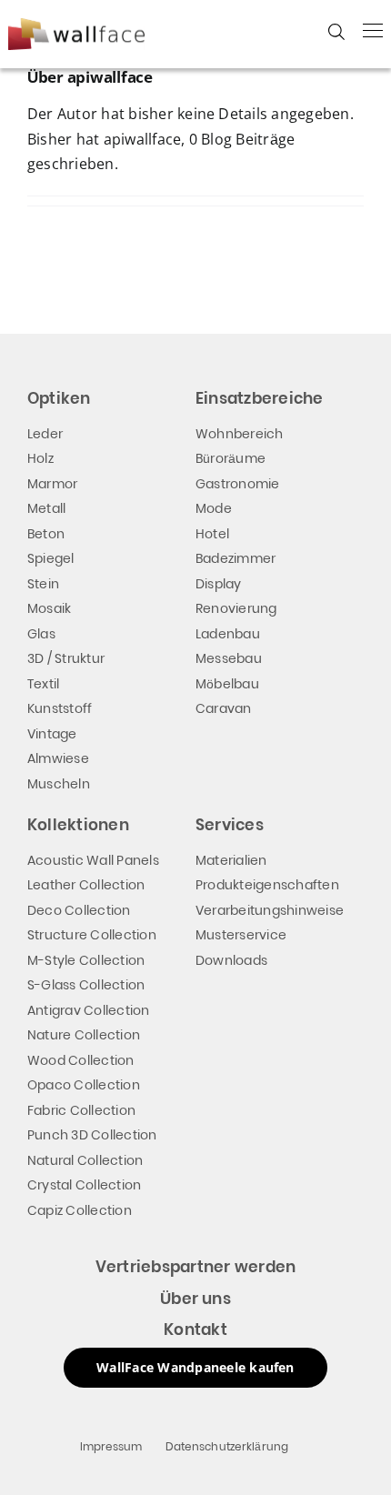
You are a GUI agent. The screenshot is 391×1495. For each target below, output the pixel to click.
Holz (40, 458)
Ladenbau (228, 634)
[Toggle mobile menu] (373, 30)
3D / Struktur (66, 658)
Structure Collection (91, 935)
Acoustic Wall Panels (93, 860)
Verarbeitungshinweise (270, 910)
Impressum (111, 1446)
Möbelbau (227, 684)
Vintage (52, 734)
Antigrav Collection (88, 1010)
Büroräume (231, 458)
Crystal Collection (84, 1185)
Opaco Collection (83, 1085)
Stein (43, 584)
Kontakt (195, 1329)
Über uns (195, 1298)
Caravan (224, 708)
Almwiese (58, 758)
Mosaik (49, 608)
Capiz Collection (79, 1210)
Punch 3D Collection (92, 1135)
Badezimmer (236, 558)
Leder (45, 434)
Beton (46, 534)
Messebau (229, 658)
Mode (214, 508)
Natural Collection (85, 1160)
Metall (46, 508)
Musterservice (241, 935)
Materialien (231, 860)
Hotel (212, 534)
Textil (43, 684)
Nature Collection (83, 1035)
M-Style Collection (86, 960)
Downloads (231, 960)
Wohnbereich (240, 434)
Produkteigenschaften (267, 885)
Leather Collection (86, 885)
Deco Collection (79, 910)
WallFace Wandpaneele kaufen (195, 1367)
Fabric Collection (81, 1110)
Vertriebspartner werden (195, 1267)
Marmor (52, 484)
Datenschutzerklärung (227, 1446)
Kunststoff (59, 708)
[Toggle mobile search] (336, 31)
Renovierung (236, 608)
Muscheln (58, 784)
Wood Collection (81, 1060)
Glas (41, 634)
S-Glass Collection (86, 985)
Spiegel (51, 558)
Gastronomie (238, 484)
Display (219, 584)
